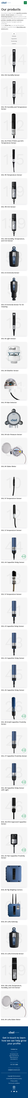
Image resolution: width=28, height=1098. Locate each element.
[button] (25, 2)
